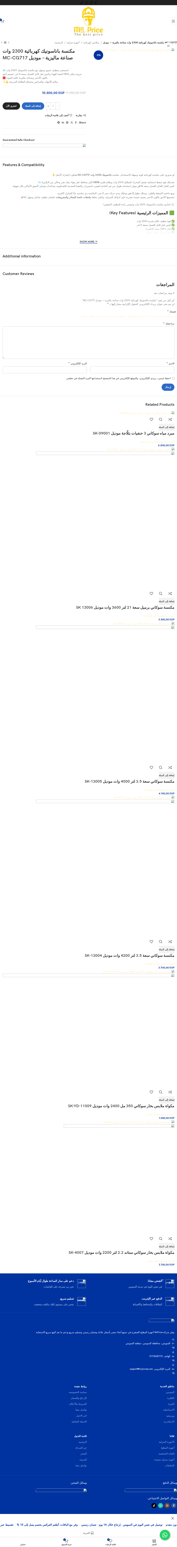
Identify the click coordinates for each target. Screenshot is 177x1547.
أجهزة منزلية (73, 42)
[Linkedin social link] (63, 122)
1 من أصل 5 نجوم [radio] (167, 316)
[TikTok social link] (81, 2)
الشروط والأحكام (78, 1404)
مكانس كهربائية (91, 42)
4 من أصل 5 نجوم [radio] (109, 316)
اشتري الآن (11, 106)
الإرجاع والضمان (79, 1398)
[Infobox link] (132, 1284)
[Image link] (151, 1490)
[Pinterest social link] (67, 122)
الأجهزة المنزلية (166, 1442)
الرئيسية (59, 42)
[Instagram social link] (91, 2)
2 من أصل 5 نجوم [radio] (148, 316)
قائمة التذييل (80, 1436)
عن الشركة (81, 1447)
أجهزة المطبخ (167, 1447)
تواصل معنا (81, 1409)
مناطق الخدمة (167, 1386)
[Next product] (1, 42)
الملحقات (169, 1465)
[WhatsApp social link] (86, 2)
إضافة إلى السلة (33, 106)
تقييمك (171, 311)
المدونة (83, 1459)
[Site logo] (88, 21)
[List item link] (88, 1356)
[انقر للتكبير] (168, 46)
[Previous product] (8, 42)
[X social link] (71, 122)
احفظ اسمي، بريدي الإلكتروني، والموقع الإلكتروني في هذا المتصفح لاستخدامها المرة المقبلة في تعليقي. (118, 378)
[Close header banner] (172, 1518)
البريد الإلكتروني (77, 363)
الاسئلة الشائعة (79, 1421)
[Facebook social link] (96, 2)
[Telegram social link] (58, 122)
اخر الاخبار (81, 1415)
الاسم (170, 363)
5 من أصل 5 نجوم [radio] (90, 316)
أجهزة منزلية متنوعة (164, 1459)
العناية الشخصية (166, 1453)
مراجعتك (168, 323)
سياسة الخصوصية (78, 1392)
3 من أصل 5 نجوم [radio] (129, 316)
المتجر (83, 1453)
